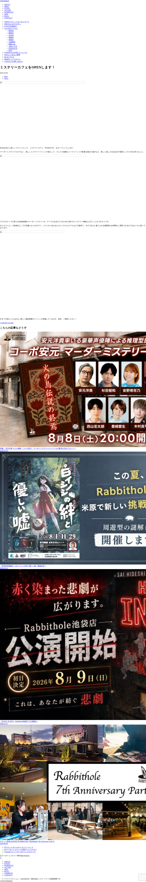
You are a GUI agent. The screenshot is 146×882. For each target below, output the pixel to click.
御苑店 (11, 33)
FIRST (6, 6)
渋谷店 (11, 35)
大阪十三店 (13, 46)
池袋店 (11, 40)
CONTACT (8, 18)
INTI (10, 50)
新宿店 (11, 31)
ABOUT (7, 4)
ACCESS (7, 10)
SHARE (5, 323)
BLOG (6, 16)
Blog (6, 76)
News (6, 78)
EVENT (7, 8)
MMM (12, 59)
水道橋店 (12, 42)
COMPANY (8, 873)
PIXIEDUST (13, 48)
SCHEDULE (8, 12)
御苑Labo (12, 44)
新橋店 (11, 37)
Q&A (6, 14)
